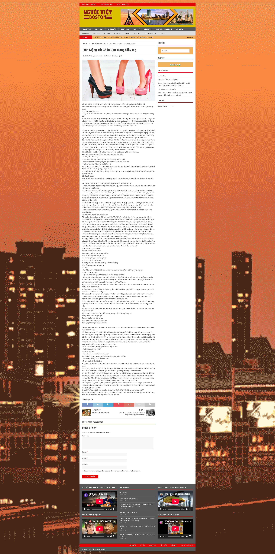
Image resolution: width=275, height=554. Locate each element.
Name (84, 452)
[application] (99, 501)
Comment (85, 436)
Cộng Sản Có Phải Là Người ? (168, 79)
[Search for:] (175, 51)
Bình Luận (112, 29)
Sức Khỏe (147, 29)
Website (85, 465)
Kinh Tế (136, 29)
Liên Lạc (179, 29)
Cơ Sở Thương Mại (123, 4)
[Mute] (111, 509)
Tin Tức (98, 29)
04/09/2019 (88, 56)
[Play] (85, 509)
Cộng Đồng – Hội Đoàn (89, 4)
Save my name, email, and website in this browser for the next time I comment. (112, 471)
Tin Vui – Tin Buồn (164, 29)
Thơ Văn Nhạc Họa (106, 4)
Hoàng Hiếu (98, 56)
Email (84, 458)
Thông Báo (152, 545)
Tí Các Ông (161, 76)
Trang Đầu (86, 29)
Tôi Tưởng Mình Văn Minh (167, 89)
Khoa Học (125, 29)
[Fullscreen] (114, 509)
